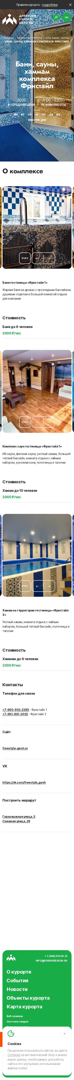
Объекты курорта (29, 38)
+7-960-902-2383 (15, 709)
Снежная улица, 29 (16, 821)
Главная (8, 38)
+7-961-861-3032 (15, 714)
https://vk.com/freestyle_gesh (24, 782)
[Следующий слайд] (49, 258)
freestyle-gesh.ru (15, 748)
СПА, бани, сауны (57, 38)
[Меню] (67, 17)
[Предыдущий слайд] (37, 258)
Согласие (14, 1055)
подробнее (50, 4)
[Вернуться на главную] (19, 19)
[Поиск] (56, 17)
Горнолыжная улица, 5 (18, 816)
